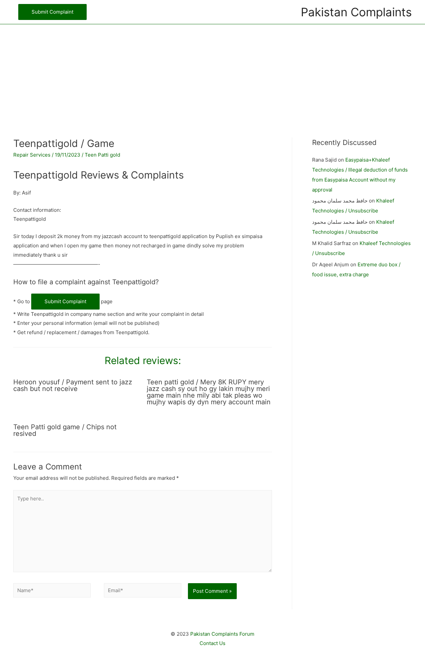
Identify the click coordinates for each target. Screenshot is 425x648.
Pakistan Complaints (356, 12)
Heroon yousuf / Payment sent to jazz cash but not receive (72, 385)
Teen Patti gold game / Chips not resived (65, 430)
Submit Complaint (65, 301)
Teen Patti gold (102, 155)
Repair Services (31, 155)
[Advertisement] (212, 70)
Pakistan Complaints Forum (222, 634)
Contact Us (212, 643)
